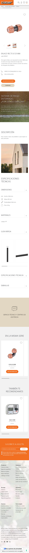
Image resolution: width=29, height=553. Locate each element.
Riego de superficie (5, 469)
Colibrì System (4, 491)
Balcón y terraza (19, 473)
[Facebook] (4, 541)
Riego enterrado (5, 473)
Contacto (18, 498)
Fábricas (3, 514)
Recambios (18, 489)
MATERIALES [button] (5, 215)
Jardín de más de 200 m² (21, 481)
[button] (25, 45)
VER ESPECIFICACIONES (8, 81)
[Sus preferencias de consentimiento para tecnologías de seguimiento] (26, 550)
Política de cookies (20, 506)
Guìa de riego (19, 491)
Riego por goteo (5, 471)
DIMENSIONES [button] (6, 190)
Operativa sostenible (6, 508)
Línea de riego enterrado (10, 6)
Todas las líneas (4, 467)
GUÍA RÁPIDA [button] (6, 231)
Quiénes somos (5, 506)
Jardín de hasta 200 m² (21, 479)
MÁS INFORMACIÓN (12, 371)
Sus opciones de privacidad (14, 548)
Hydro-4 (3, 489)
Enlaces (17, 6)
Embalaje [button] (5, 285)
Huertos (17, 475)
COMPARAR (7, 85)
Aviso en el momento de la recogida (12, 551)
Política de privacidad (21, 508)
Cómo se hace (6, 117)
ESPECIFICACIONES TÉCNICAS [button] (12, 275)
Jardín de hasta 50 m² (21, 477)
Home (2, 6)
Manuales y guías (20, 493)
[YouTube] (7, 541)
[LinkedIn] (10, 541)
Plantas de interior (20, 471)
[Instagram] (2, 541)
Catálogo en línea (5, 475)
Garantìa (17, 496)
